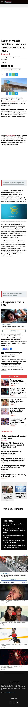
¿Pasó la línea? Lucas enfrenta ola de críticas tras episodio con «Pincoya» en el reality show (7, 497)
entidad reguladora (21, 359)
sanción (17, 366)
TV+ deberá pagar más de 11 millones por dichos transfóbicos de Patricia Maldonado (18, 421)
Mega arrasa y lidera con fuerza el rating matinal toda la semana (13, 476)
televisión (10, 369)
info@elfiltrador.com (10, 692)
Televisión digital (16, 369)
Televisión (13, 426)
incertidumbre (22, 361)
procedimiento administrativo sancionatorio (11, 364)
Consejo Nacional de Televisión (8, 356)
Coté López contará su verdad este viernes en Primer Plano (17, 401)
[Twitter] (5, 66)
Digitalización (13, 359)
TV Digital (4, 371)
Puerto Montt (4, 366)
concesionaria (15, 354)
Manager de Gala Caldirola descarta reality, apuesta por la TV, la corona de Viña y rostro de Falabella (18, 391)
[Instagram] (14, 702)
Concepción (9, 354)
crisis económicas (5, 359)
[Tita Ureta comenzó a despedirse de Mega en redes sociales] (5, 382)
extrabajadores (14, 361)
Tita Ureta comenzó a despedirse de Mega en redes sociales (17, 381)
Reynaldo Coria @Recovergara (12, 57)
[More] (19, 69)
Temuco (22, 369)
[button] (2, 2)
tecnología (4, 369)
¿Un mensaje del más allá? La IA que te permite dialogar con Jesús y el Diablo (20, 495)
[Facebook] (2, 66)
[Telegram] (12, 66)
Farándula (13, 385)
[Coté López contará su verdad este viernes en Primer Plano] (5, 402)
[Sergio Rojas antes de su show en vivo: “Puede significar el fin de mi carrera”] (5, 411)
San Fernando (11, 366)
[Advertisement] (14, 22)
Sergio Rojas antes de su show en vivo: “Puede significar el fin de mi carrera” (17, 411)
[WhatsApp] (9, 66)
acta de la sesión (10, 135)
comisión (3, 354)
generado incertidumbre (9, 102)
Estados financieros (6, 361)
